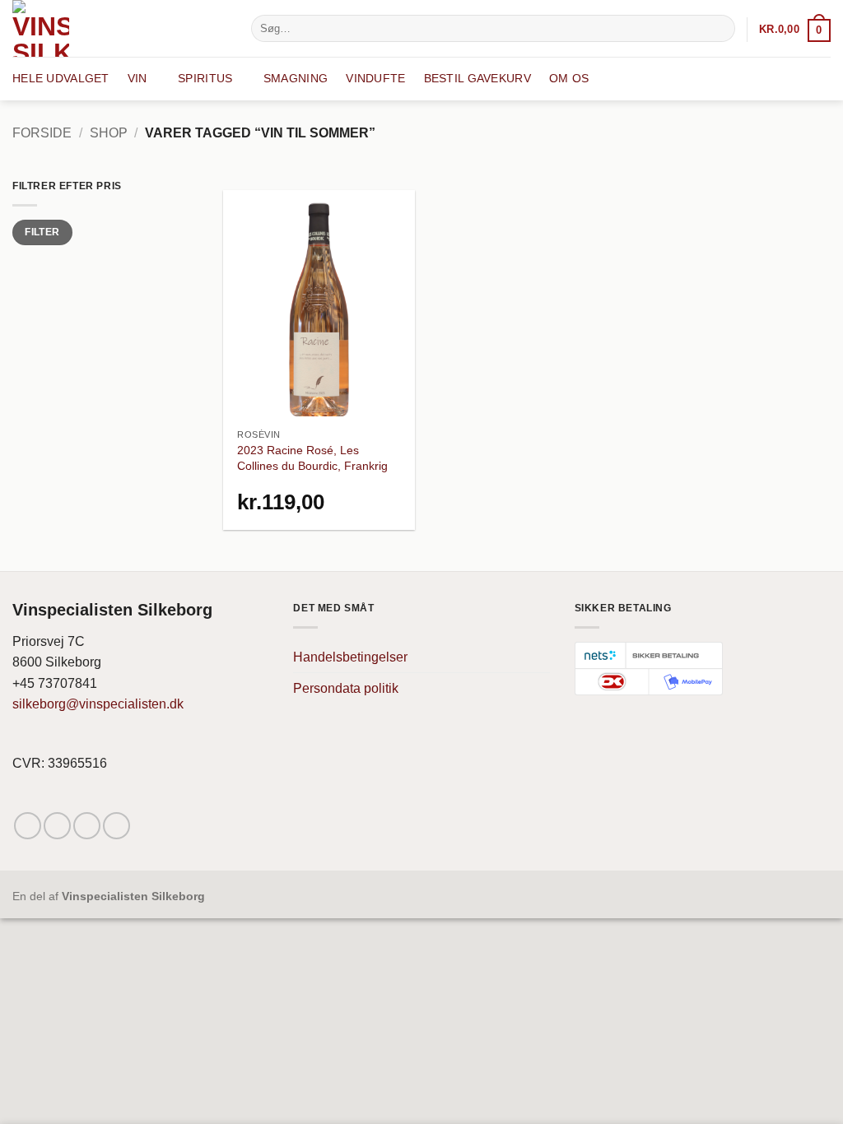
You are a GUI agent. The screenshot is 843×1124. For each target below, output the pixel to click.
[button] (795, 29)
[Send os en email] (86, 825)
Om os (569, 78)
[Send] (720, 29)
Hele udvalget (60, 78)
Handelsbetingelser (350, 657)
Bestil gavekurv (477, 78)
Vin (137, 78)
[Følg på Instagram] (57, 825)
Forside (42, 133)
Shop (109, 133)
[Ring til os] (116, 825)
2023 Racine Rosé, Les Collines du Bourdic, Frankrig (312, 458)
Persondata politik (345, 688)
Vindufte (375, 78)
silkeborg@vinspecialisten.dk (98, 704)
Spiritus (205, 78)
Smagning (295, 78)
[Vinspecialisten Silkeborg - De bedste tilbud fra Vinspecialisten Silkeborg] (119, 28)
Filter (42, 232)
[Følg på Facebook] (27, 825)
